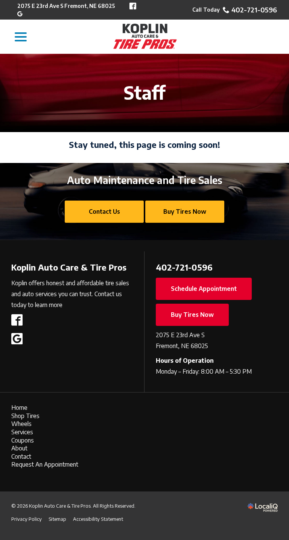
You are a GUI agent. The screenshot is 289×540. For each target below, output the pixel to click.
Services (22, 432)
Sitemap (57, 519)
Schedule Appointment (204, 288)
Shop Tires (25, 416)
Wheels (21, 423)
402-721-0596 (254, 10)
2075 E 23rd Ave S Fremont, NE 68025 (66, 6)
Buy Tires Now (184, 211)
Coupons (22, 440)
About (19, 448)
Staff (144, 93)
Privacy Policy (26, 519)
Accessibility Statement (98, 519)
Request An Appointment (44, 464)
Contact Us (104, 211)
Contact (21, 456)
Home (19, 407)
